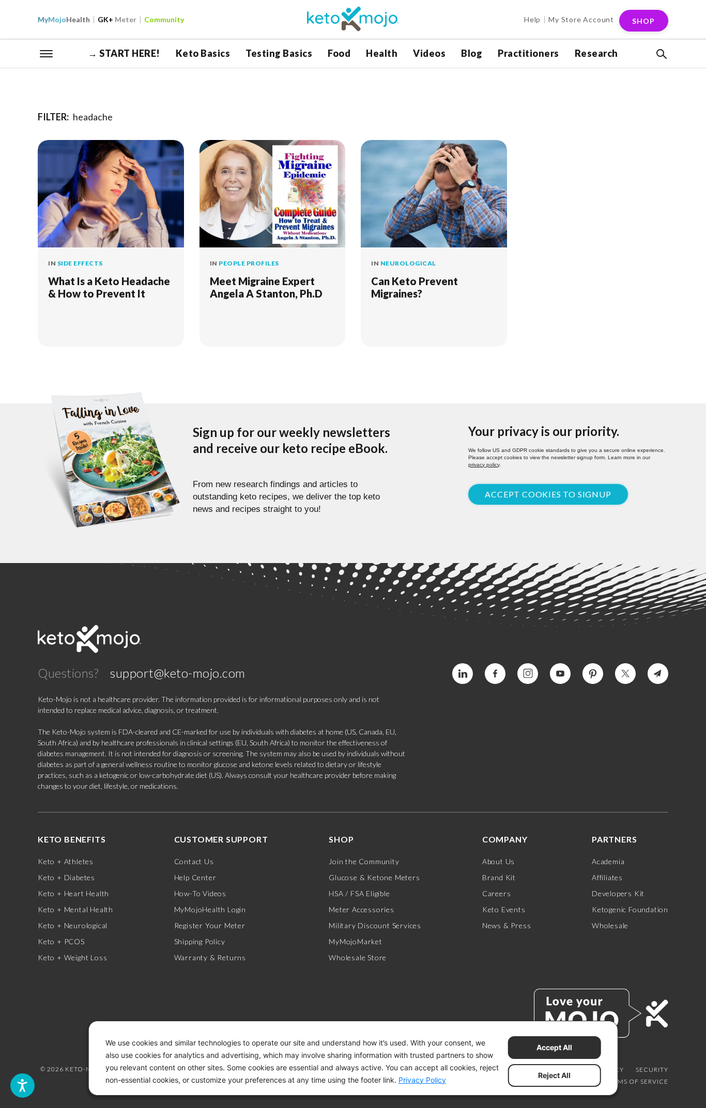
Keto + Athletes (66, 861)
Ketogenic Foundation (630, 909)
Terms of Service (636, 1081)
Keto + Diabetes (66, 877)
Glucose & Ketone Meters (374, 877)
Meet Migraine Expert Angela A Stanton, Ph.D (266, 287)
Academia (608, 861)
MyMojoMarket (355, 941)
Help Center (195, 877)
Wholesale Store (358, 957)
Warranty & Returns (210, 957)
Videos (429, 53)
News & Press (506, 925)
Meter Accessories (361, 909)
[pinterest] (592, 673)
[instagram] (527, 673)
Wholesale (610, 925)
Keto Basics (203, 53)
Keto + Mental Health (75, 909)
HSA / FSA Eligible (359, 893)
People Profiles (249, 263)
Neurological (408, 263)
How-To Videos (200, 893)
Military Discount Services (375, 925)
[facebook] (495, 673)
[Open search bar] (660, 54)
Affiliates (607, 877)
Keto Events (504, 909)
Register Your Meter (209, 925)
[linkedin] (462, 673)
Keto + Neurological (73, 925)
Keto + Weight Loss (72, 957)
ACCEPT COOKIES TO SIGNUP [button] (548, 494)
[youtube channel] (560, 673)
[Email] (658, 673)
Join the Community (364, 861)
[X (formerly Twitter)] (625, 673)
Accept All (554, 1047)
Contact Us (194, 861)
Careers (496, 893)
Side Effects (80, 263)
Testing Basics (278, 53)
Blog (471, 53)
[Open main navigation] (46, 52)
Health (64, 19)
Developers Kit (618, 893)
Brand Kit (499, 877)
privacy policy (483, 464)
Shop (643, 21)
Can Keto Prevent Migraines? (414, 287)
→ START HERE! (124, 53)
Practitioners (528, 53)
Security (652, 1069)
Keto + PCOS (61, 941)
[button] (660, 54)
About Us (498, 861)
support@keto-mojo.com (177, 672)
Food (339, 53)
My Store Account (581, 19)
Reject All (554, 1075)
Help (532, 19)
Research (596, 53)
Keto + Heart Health (73, 893)
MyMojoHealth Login (210, 909)
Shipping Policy (199, 941)
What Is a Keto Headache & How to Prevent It (109, 287)
